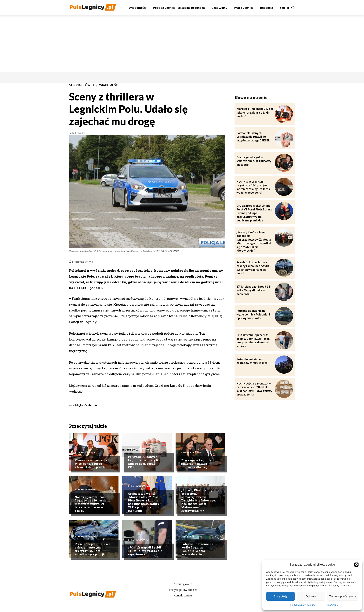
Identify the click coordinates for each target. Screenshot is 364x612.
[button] (356, 564)
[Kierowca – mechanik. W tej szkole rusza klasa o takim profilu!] (284, 114)
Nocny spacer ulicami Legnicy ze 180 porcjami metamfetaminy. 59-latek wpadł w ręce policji (92, 503)
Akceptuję (280, 596)
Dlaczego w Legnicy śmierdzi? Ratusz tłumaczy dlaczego (196, 463)
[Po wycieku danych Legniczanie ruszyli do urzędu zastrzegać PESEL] (147, 452)
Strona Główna (82, 85)
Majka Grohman (86, 405)
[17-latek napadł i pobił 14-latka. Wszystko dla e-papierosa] (284, 292)
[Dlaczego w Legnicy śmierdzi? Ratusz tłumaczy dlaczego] (284, 163)
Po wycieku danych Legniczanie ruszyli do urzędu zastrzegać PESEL (145, 462)
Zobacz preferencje (342, 596)
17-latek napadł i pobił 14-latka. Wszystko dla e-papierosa (145, 550)
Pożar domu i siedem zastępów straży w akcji (252, 361)
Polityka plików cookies (302, 604)
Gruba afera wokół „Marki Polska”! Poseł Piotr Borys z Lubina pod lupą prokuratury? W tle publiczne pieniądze (144, 502)
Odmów (311, 596)
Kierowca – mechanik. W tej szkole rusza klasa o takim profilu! (91, 463)
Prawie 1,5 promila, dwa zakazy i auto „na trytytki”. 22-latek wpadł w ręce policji (92, 549)
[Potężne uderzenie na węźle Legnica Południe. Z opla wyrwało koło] (200, 539)
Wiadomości (108, 85)
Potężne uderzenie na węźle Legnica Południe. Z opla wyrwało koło (197, 549)
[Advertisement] (182, 43)
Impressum (332, 604)
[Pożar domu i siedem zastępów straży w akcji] (284, 364)
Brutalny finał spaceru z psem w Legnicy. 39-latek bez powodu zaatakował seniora (253, 340)
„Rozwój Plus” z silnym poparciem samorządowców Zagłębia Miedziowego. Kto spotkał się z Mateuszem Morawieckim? (198, 500)
